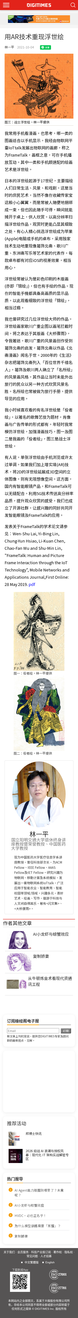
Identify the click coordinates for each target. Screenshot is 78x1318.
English (50, 1262)
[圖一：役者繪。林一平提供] (39, 631)
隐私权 (68, 1252)
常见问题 (32, 1256)
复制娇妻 (21, 1236)
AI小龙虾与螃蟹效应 (29, 1205)
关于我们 (9, 1252)
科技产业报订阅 (41, 1252)
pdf (32, 584)
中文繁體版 (32, 1262)
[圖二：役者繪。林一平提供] (39, 713)
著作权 (57, 1252)
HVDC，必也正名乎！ (31, 1215)
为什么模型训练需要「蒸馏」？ (38, 1225)
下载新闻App (20, 1269)
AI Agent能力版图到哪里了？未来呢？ (39, 1192)
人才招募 (46, 1256)
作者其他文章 (17, 922)
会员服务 (23, 1252)
